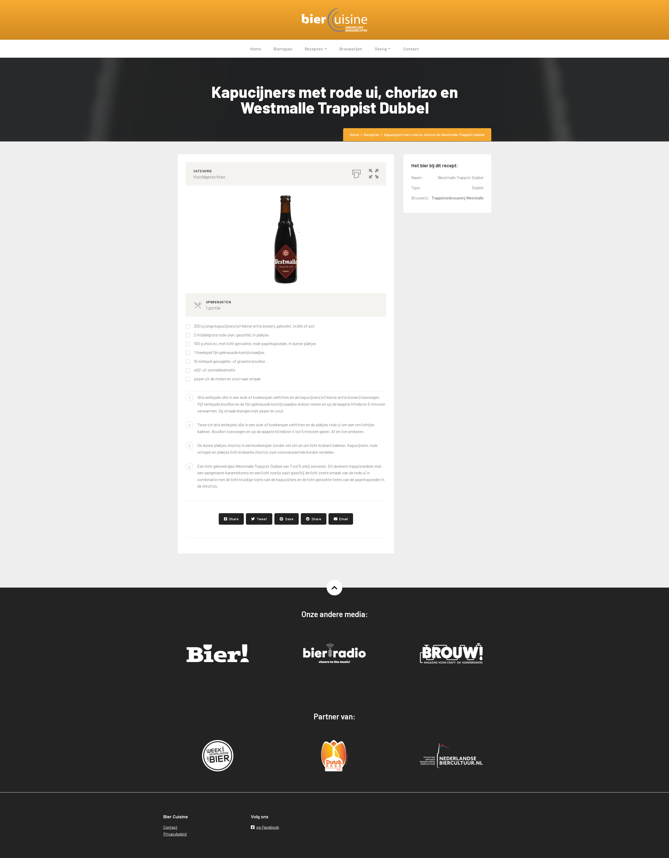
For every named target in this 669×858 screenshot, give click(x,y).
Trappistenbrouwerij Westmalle (457, 198)
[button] (373, 172)
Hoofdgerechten (209, 176)
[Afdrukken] (356, 172)
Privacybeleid (175, 833)
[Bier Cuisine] (334, 20)
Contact (170, 827)
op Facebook (267, 827)
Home (354, 134)
